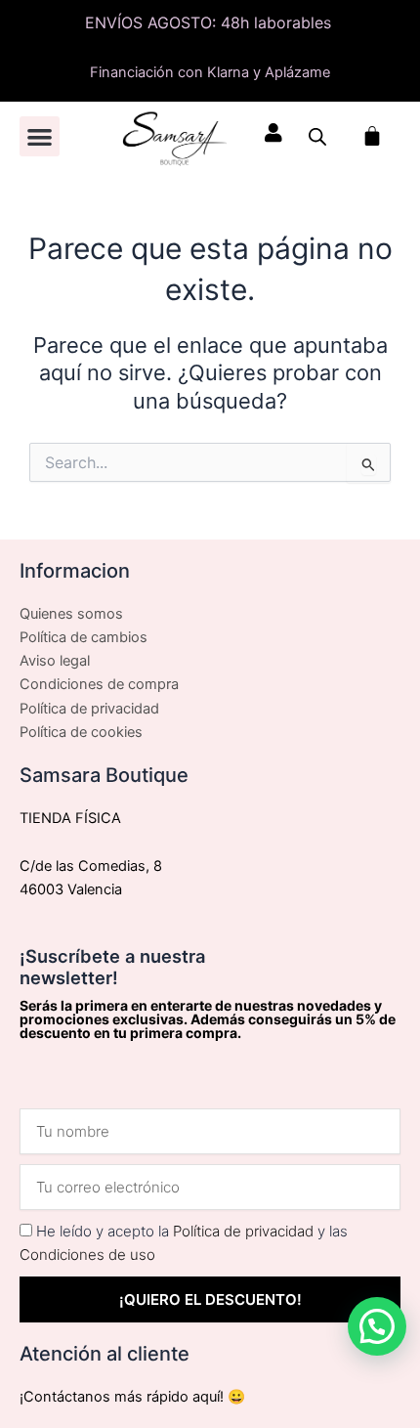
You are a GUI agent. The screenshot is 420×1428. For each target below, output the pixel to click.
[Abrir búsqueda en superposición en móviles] (317, 137)
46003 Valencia (71, 889)
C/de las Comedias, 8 (91, 866)
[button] (40, 136)
